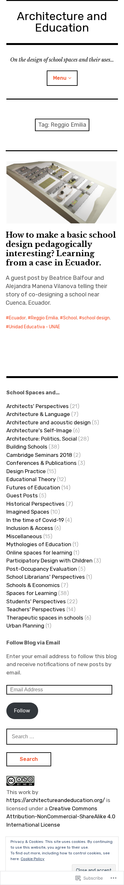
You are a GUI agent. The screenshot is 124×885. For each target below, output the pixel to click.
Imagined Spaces (27, 512)
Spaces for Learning (31, 593)
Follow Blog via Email (33, 643)
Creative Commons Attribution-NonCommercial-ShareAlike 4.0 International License (60, 816)
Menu (59, 78)
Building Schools (26, 446)
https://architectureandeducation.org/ (55, 800)
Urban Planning (25, 625)
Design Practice (26, 471)
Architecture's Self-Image (39, 430)
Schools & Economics (33, 585)
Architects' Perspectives (37, 406)
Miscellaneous (24, 536)
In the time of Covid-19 (35, 520)
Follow (22, 710)
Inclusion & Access (29, 528)
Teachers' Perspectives (35, 609)
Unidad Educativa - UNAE (34, 327)
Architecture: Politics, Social (41, 438)
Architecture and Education (62, 21)
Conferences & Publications (41, 463)
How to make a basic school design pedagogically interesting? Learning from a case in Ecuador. (61, 248)
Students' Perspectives (36, 601)
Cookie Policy (33, 859)
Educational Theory (31, 479)
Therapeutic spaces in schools (44, 617)
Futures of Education (33, 487)
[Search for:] (62, 736)
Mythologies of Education (38, 544)
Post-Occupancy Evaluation (41, 569)
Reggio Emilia (44, 318)
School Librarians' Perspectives (45, 577)
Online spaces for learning (39, 552)
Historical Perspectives (35, 504)
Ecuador (17, 318)
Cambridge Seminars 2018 (39, 455)
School (70, 318)
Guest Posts (22, 495)
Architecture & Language (38, 414)
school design (96, 318)
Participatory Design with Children (49, 560)
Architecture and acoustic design (48, 422)
